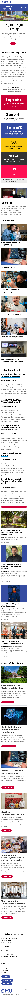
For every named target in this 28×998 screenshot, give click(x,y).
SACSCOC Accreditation (10, 956)
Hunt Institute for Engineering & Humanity (13, 902)
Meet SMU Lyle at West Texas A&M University (11, 401)
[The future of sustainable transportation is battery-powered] (14, 553)
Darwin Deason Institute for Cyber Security (12, 771)
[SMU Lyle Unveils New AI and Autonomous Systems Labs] (14, 630)
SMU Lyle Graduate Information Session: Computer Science (10, 427)
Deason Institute (8, 787)
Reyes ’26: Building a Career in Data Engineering (13, 605)
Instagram (6, 968)
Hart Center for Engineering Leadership (12, 813)
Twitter (5, 966)
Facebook (6, 963)
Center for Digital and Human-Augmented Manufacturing (11, 729)
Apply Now (6, 976)
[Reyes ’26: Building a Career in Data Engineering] (14, 593)
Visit (13, 43)
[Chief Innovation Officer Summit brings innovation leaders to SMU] (14, 519)
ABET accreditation (9, 954)
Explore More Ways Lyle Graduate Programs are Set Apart (13, 180)
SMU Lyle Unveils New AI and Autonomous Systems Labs (13, 642)
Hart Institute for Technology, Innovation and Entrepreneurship (12, 857)
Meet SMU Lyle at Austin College (12, 454)
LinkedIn (5, 970)
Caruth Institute (8, 702)
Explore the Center (9, 746)
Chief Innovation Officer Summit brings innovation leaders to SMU (11, 532)
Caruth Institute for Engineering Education (12, 686)
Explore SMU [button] (24, 2)
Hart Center (6, 830)
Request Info (6, 983)
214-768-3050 (5, 947)
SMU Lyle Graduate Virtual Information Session (13, 375)
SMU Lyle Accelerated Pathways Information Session (11, 481)
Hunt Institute (7, 917)
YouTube (5, 972)
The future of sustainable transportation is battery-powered (11, 566)
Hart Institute (7, 876)
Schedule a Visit (7, 980)
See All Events (14, 507)
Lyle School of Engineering (7, 7)
